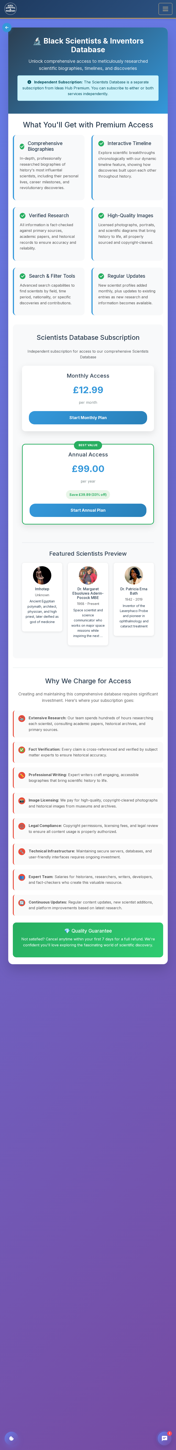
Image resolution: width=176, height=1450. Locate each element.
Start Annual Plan (88, 510)
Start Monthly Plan (88, 417)
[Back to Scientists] (6, 27)
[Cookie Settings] (11, 1438)
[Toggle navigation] (165, 9)
